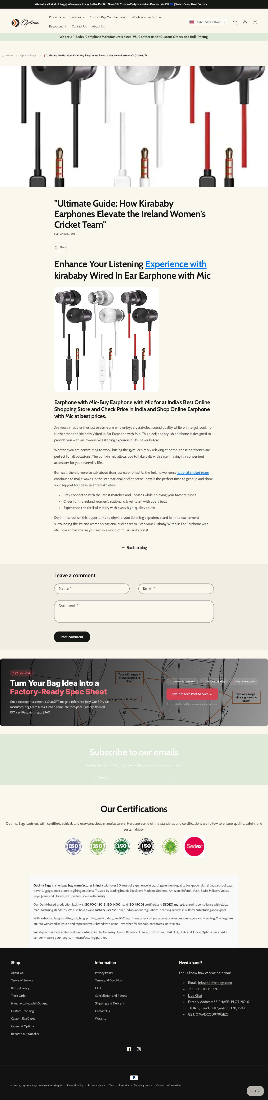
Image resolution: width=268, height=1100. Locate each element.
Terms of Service (22, 980)
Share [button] (62, 247)
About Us (17, 973)
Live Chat (195, 995)
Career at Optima (22, 1026)
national (183, 472)
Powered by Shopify (51, 1085)
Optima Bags (30, 1085)
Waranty (100, 1018)
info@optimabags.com (215, 983)
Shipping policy (143, 1085)
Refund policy (75, 1085)
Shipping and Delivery (109, 1003)
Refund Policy (20, 988)
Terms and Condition (108, 980)
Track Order (19, 996)
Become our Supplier (25, 1034)
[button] (56, 17)
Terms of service (119, 1085)
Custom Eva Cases (23, 1018)
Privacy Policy (104, 973)
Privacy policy (96, 1085)
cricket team (199, 472)
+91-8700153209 (207, 989)
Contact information (168, 1085)
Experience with (176, 263)
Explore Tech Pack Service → (192, 694)
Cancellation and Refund (111, 996)
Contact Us (102, 1011)
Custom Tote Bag (22, 1011)
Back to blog (137, 547)
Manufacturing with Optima (29, 1003)
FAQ (98, 988)
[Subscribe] (168, 778)
